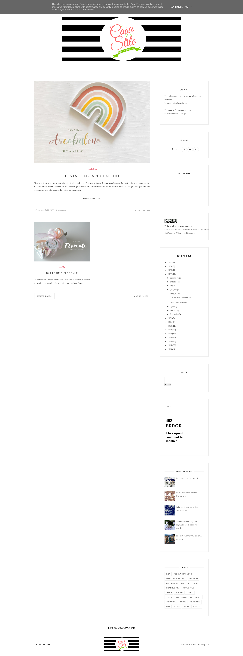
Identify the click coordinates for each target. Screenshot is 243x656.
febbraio (174, 314)
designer (179, 592)
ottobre (174, 281)
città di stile (188, 588)
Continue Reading (92, 198)
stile (168, 606)
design (169, 592)
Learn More (176, 7)
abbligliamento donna (175, 578)
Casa (168, 574)
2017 (170, 333)
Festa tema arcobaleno (92, 176)
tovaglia (196, 606)
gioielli (190, 592)
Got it (188, 7)
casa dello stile (172, 588)
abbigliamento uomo (183, 574)
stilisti (177, 606)
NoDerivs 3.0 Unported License (179, 233)
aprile (173, 306)
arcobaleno (92, 169)
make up (169, 597)
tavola (186, 606)
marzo (173, 310)
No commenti (61, 210)
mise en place (195, 597)
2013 (170, 349)
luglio (173, 285)
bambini (62, 267)
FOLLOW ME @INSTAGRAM (121, 628)
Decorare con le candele (187, 478)
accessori (193, 578)
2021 (170, 318)
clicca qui (182, 114)
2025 (170, 262)
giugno (173, 289)
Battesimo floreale (62, 273)
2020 (170, 322)
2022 (170, 274)
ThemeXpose (203, 644)
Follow (168, 406)
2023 (170, 270)
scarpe (183, 602)
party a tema (171, 602)
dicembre (174, 278)
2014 (170, 345)
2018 (170, 329)
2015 (170, 341)
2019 (170, 326)
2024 (170, 266)
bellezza (185, 583)
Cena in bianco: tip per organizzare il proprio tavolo (186, 524)
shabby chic (195, 602)
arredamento (171, 583)
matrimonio (181, 597)
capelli (195, 583)
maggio (174, 293)
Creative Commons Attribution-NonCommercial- (188, 229)
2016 (170, 337)
